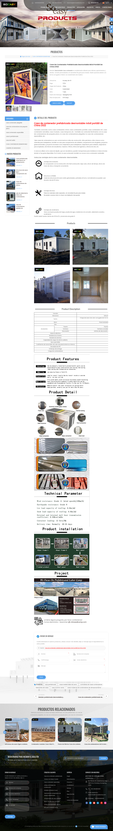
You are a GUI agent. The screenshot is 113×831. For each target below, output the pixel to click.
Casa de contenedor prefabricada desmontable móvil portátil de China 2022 (65, 648)
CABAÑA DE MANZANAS (13, 148)
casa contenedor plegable (14, 123)
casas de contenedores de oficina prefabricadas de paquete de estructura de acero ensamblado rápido (22, 183)
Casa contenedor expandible (52, 782)
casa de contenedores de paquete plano (16, 128)
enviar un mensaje (100, 827)
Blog (68, 791)
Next (108, 732)
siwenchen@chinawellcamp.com (75, 3)
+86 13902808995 (57, 3)
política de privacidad (72, 800)
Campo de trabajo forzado (51, 779)
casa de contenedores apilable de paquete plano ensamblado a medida (20, 206)
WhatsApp (69, 103)
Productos (71, 7)
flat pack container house (51, 807)
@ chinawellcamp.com (77, 622)
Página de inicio (46, 7)
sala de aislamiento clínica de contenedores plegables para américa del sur (22, 195)
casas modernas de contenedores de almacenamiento (84, 688)
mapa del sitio (70, 794)
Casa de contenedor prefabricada (53, 776)
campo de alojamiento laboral (52, 804)
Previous (5, 732)
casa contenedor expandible (15, 132)
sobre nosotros (59, 7)
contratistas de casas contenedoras (91, 685)
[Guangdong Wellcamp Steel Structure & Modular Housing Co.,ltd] (9, 4)
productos (69, 782)
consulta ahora (57, 103)
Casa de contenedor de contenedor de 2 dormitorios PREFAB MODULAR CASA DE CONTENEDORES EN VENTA (96, 744)
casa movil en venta (58, 688)
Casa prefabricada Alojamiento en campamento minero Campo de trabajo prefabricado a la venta (21, 160)
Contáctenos (107, 7)
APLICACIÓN (81, 7)
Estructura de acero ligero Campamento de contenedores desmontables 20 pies (22, 172)
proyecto (90, 7)
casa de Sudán (10, 140)
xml (68, 797)
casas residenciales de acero (68, 685)
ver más (18, 165)
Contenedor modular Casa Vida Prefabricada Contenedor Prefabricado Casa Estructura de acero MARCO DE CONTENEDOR (17, 744)
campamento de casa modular (52, 798)
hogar (68, 776)
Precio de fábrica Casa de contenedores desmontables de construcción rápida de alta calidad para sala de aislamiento (43, 744)
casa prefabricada (50, 685)
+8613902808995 (39, 3)
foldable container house (50, 790)
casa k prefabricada (12, 136)
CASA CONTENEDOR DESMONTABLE (41, 56)
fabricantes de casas (42, 688)
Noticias (69, 788)
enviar (9, 816)
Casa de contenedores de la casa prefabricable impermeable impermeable (70, 744)
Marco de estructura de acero (52, 801)
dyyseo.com (72, 826)
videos (98, 7)
